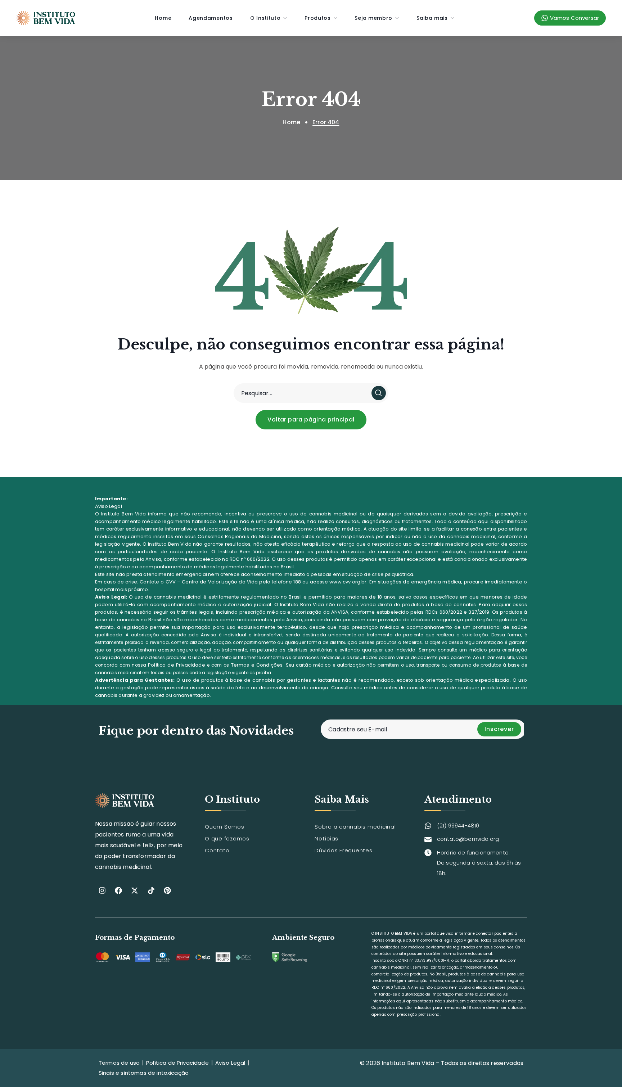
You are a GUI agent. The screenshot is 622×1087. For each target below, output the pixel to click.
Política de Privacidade (176, 665)
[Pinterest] (167, 890)
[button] (311, 419)
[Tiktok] (151, 890)
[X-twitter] (134, 890)
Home (291, 122)
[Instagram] (102, 890)
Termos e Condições (257, 665)
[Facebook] (118, 890)
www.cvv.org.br (347, 581)
